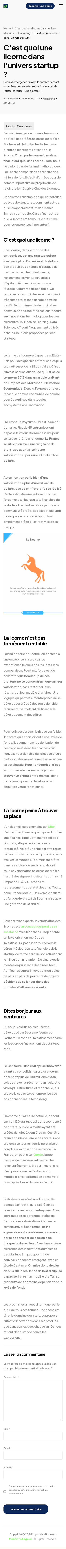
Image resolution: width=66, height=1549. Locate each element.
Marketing (49, 98)
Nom (6, 1428)
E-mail (7, 1448)
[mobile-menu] (60, 6)
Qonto (38, 1154)
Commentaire (11, 1377)
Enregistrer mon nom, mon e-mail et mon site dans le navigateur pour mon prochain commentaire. (32, 1490)
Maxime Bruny (10, 98)
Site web (7, 1467)
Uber (51, 827)
